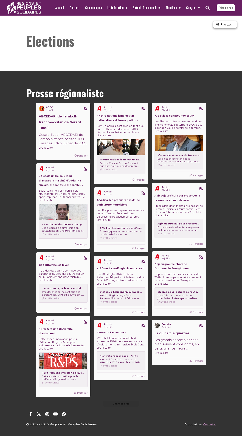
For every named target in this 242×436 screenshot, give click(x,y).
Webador (209, 424)
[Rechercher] (207, 7)
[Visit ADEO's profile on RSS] (41, 108)
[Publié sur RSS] (85, 108)
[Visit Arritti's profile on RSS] (99, 108)
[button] (225, 25)
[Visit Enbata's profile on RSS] (157, 325)
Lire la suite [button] (46, 147)
